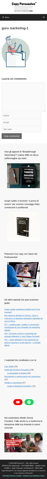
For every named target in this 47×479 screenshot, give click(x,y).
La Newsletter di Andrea (17, 373)
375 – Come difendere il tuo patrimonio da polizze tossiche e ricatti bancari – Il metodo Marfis (22, 342)
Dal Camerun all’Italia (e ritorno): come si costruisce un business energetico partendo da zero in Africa (23, 318)
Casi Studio (9, 366)
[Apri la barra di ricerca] (44, 17)
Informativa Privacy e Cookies (12, 475)
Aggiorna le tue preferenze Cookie (33, 475)
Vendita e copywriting (13, 383)
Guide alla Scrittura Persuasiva (17, 370)
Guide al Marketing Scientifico (19, 386)
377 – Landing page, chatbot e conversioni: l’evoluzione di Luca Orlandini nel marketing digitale (22, 327)
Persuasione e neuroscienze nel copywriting (22, 376)
